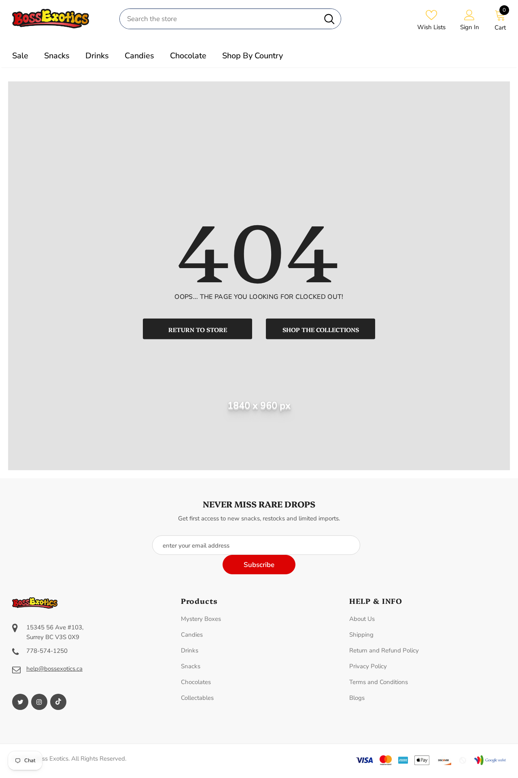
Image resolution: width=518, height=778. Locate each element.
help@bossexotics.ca (54, 669)
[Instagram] (39, 702)
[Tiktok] (58, 702)
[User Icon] (469, 14)
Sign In (469, 27)
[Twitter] (20, 702)
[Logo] (59, 18)
